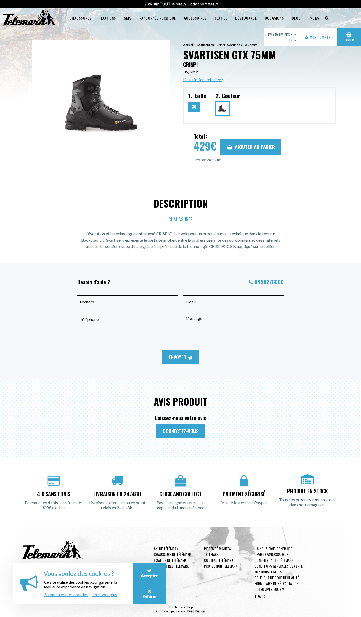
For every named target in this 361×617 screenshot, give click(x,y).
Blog (296, 18)
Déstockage (246, 18)
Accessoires (195, 18)
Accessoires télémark (171, 566)
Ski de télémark (166, 548)
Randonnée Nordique (157, 18)
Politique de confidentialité (276, 577)
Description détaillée (202, 79)
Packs (314, 18)
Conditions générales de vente (278, 566)
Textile (220, 18)
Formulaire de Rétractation (276, 583)
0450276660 (269, 282)
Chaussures (80, 18)
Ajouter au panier (255, 146)
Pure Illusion (196, 611)
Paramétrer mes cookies (66, 594)
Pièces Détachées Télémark (217, 551)
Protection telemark (220, 566)
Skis (127, 18)
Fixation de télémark (170, 560)
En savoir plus (104, 594)
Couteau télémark (218, 560)
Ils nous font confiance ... (274, 548)
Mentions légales (268, 571)
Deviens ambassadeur (271, 554)
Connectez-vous (180, 431)
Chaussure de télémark (172, 554)
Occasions (274, 18)
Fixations (107, 18)
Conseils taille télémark (273, 560)
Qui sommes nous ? (269, 589)
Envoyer (178, 357)
